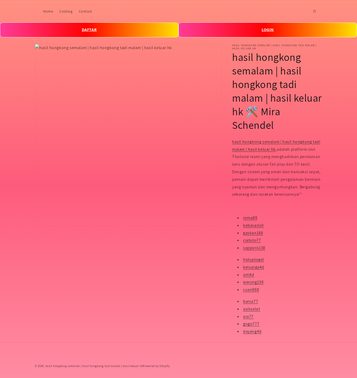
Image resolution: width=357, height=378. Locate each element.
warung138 (253, 282)
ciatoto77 (252, 240)
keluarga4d (253, 267)
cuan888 (251, 289)
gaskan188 (253, 233)
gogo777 (251, 324)
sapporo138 (254, 248)
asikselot (251, 309)
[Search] (303, 11)
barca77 (250, 301)
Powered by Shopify (156, 366)
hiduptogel (253, 259)
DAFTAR (89, 29)
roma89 (250, 217)
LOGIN (268, 29)
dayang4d (252, 331)
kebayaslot (253, 225)
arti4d (248, 274)
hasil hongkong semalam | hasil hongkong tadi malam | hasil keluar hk (94, 366)
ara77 (248, 316)
